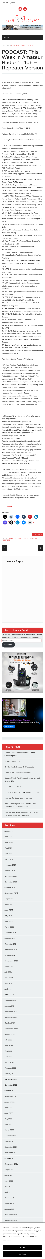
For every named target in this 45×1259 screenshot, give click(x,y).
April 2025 (8, 921)
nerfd (30, 45)
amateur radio (15, 538)
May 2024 (8, 983)
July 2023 (8, 1040)
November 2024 (10, 950)
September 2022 (11, 1096)
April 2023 (8, 1057)
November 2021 (10, 1153)
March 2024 (9, 995)
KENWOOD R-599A (12, 761)
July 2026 (8, 837)
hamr (34, 538)
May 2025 (8, 916)
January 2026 (9, 871)
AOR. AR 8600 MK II (12, 787)
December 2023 (10, 1012)
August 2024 (9, 966)
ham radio (26, 538)
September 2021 (11, 1164)
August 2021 (9, 1170)
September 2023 (11, 1029)
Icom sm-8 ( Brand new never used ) (19, 798)
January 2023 (9, 1074)
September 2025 (11, 893)
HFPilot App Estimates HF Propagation (19, 767)
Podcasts (38, 534)
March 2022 (9, 1130)
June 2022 (8, 1113)
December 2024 (10, 944)
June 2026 (8, 842)
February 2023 (10, 1068)
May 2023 (8, 1051)
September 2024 (11, 961)
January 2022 (9, 1141)
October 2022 (9, 1091)
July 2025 (8, 904)
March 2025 (9, 927)
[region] (22, 1241)
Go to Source (7, 506)
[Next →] (40, 548)
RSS (20, 9)
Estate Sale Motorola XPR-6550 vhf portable (22, 792)
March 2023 (9, 1062)
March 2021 (9, 1198)
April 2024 (8, 989)
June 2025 (8, 910)
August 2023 (9, 1034)
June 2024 (8, 978)
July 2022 (8, 1108)
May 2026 (8, 848)
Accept (22, 1247)
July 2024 (8, 972)
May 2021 (8, 1187)
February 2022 (10, 1136)
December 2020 (10, 1215)
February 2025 (10, 933)
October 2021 (9, 1158)
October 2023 (9, 1023)
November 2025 (10, 882)
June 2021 (8, 1181)
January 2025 (9, 938)
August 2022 (9, 1102)
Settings (22, 1254)
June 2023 (8, 1045)
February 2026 (10, 865)
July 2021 (8, 1175)
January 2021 (9, 1209)
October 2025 (9, 887)
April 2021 (8, 1192)
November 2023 (10, 1017)
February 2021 (10, 1203)
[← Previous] (4, 548)
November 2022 (10, 1085)
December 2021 (10, 1147)
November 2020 (10, 1220)
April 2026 (8, 854)
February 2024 (10, 1000)
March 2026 (9, 859)
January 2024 (9, 1006)
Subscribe (8, 645)
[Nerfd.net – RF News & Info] (22, 22)
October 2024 (9, 955)
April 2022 (8, 1124)
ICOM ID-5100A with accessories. (17, 772)
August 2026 (9, 831)
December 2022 (10, 1079)
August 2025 (9, 899)
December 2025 (10, 876)
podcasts (6, 540)
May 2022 (8, 1119)
